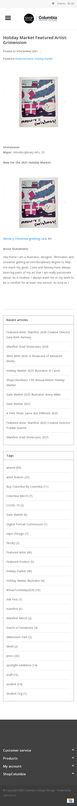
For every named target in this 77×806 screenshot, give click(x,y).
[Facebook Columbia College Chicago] (35, 732)
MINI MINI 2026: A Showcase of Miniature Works (34, 358)
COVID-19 (15, 505)
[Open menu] (8, 18)
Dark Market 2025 (18, 404)
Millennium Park (19, 637)
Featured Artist (24, 58)
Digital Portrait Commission (26, 524)
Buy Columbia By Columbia (27, 486)
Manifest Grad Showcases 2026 (27, 347)
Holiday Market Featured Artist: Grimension (35, 40)
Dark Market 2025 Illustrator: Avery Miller (33, 394)
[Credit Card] (70, 800)
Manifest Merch (19, 618)
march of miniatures (22, 628)
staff (12, 675)
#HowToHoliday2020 (23, 590)
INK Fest (14, 599)
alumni (13, 468)
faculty (13, 543)
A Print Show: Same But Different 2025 (32, 413)
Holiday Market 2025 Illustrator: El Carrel (33, 371)
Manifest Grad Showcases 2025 (27, 437)
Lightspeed (9, 795)
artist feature (18, 477)
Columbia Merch (19, 496)
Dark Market (16, 515)
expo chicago (17, 534)
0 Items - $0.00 (65, 3)
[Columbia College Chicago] (46, 18)
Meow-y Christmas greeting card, (25, 239)
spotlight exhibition (21, 665)
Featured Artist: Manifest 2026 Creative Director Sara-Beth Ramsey (38, 334)
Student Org (16, 693)
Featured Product (20, 562)
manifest (14, 609)
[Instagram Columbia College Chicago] (42, 732)
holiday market (44, 58)
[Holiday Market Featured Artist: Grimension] (38, 101)
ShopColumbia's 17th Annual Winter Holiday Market (35, 382)
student (14, 684)
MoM (12, 646)
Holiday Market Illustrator (25, 581)
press (13, 656)
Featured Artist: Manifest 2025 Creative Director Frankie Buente (38, 425)
